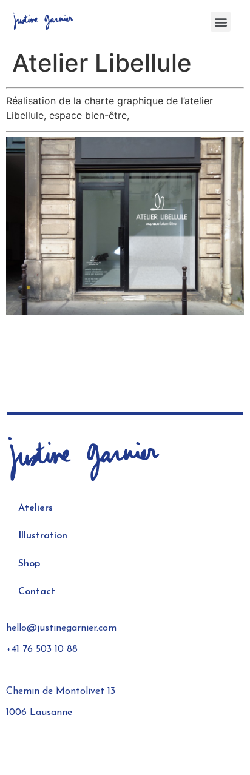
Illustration (42, 536)
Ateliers (35, 508)
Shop (29, 564)
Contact (36, 592)
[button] (221, 22)
